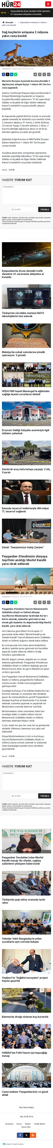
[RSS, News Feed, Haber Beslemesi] (33, 1135)
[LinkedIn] (11, 74)
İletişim (28, 1124)
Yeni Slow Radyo (26, 1107)
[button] (39, 74)
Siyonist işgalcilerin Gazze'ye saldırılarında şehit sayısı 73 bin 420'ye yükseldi (30, 12)
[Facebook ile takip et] (20, 1135)
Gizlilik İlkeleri (39, 1124)
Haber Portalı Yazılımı (15, 1144)
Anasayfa (9, 22)
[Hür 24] (11, 4)
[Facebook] (3, 74)
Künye (19, 1124)
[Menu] (48, 4)
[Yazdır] (35, 74)
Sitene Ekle (25, 1127)
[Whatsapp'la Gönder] (15, 74)
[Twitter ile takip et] (26, 1135)
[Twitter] (7, 74)
